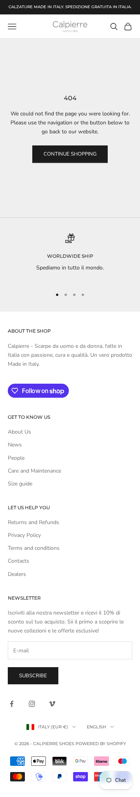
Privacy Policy (24, 535)
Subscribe (33, 675)
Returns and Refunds (33, 522)
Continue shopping (70, 154)
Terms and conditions (34, 548)
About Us (19, 432)
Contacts (18, 561)
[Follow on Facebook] (12, 704)
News (15, 444)
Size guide (20, 483)
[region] (70, 258)
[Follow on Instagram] (32, 704)
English (96, 727)
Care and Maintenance (34, 471)
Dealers (17, 574)
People (16, 458)
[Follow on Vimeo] (52, 704)
